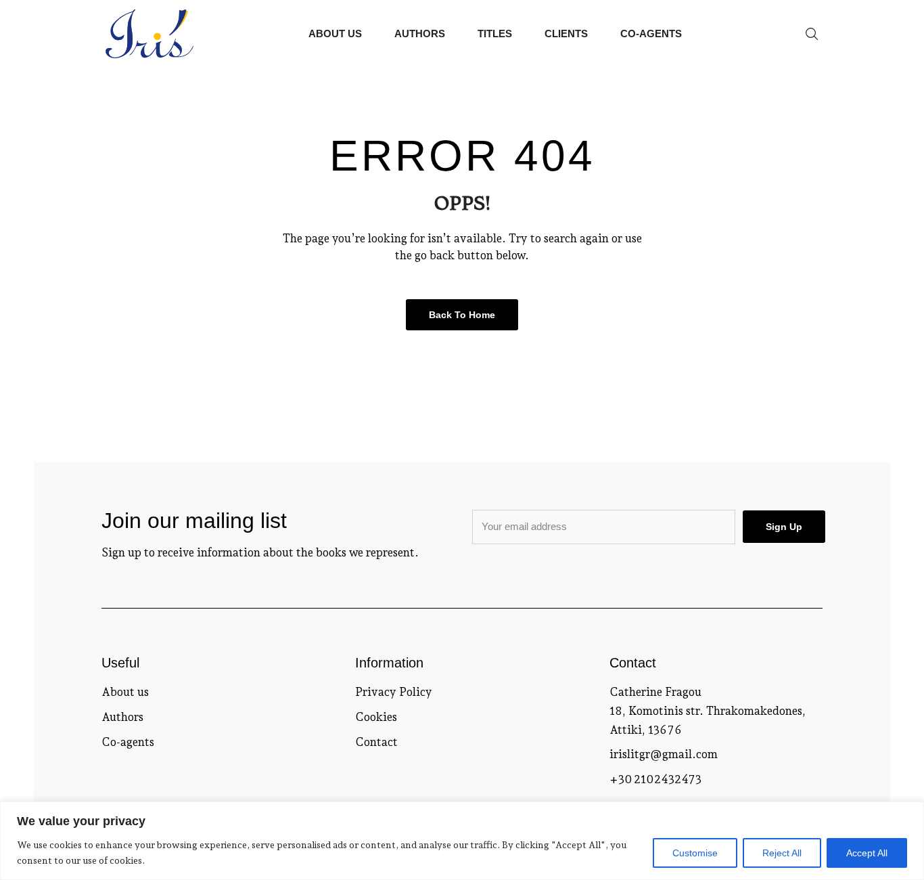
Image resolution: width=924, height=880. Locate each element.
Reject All (782, 853)
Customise (695, 853)
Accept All (866, 853)
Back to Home (462, 314)
